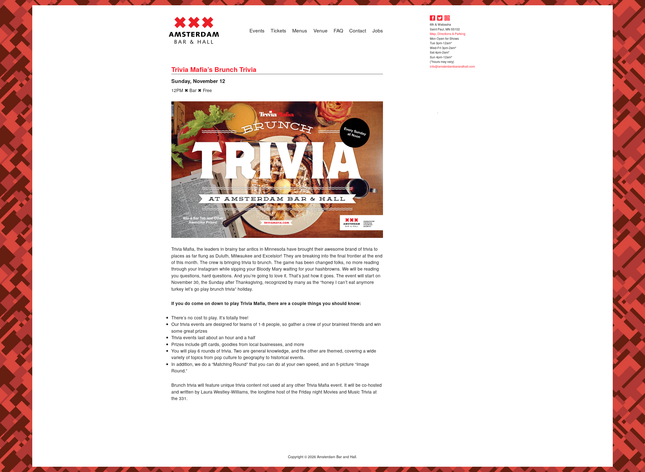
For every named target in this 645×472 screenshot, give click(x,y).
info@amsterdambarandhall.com (452, 66)
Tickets (278, 30)
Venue (320, 30)
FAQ (338, 30)
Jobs (377, 30)
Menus (299, 30)
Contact (357, 30)
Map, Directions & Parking (447, 33)
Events (257, 30)
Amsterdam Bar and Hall (194, 30)
